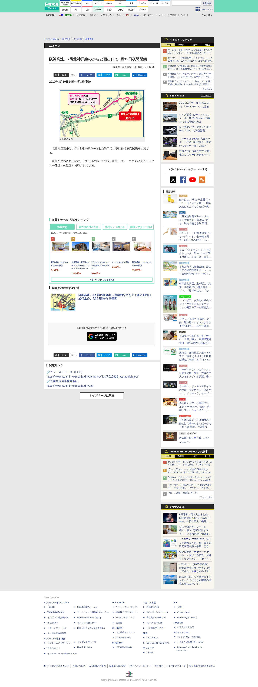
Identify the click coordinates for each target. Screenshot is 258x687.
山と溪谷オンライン (125, 632)
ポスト (64, 75)
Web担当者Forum (55, 612)
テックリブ (148, 648)
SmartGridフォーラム (87, 607)
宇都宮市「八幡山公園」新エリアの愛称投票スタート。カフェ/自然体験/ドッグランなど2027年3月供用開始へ (190, 69)
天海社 (180, 607)
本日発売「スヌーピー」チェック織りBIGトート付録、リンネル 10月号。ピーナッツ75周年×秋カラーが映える (190, 76)
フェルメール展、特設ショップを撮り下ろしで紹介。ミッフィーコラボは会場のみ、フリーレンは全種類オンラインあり (190, 53)
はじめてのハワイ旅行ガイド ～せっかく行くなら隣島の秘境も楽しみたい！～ (195, 580)
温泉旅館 (62, 226)
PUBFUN (178, 623)
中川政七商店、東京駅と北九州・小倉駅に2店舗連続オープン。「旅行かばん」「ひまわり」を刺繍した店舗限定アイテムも (195, 290)
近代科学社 (117, 643)
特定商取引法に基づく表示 (202, 666)
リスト (74, 75)
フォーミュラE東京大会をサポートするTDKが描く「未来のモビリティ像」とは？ (195, 142)
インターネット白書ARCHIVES (62, 653)
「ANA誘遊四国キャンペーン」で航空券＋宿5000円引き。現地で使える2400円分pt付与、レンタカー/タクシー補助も (195, 223)
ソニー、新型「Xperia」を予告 (182, 493)
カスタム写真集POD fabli (190, 642)
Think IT (51, 607)
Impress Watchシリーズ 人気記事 (189, 451)
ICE (175, 602)
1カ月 (207, 45)
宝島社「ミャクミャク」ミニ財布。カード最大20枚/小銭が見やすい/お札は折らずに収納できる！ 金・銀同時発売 (190, 84)
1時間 (168, 45)
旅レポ (93, 15)
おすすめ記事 (177, 507)
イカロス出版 (149, 602)
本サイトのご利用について (56, 666)
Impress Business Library (89, 617)
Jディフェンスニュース (158, 612)
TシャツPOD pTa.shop (188, 637)
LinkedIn (141, 75)
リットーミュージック (126, 607)
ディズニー (149, 15)
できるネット (53, 648)
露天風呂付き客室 (88, 226)
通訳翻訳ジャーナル (156, 617)
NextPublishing (84, 647)
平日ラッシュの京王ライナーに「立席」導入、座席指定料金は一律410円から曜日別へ (195, 339)
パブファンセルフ (185, 627)
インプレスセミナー (86, 623)
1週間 (194, 45)
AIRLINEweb (153, 607)
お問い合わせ (78, 666)
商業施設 (172, 15)
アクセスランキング (181, 40)
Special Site (177, 95)
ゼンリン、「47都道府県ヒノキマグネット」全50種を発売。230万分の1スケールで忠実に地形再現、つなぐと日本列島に (190, 61)
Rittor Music (118, 602)
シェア (89, 75)
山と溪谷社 (117, 628)
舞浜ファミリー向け (141, 226)
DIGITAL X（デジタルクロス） (91, 628)
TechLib (150, 652)
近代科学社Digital (124, 647)
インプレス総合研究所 (57, 617)
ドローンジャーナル (56, 628)
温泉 (119, 15)
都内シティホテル (115, 226)
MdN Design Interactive (158, 643)
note (124, 75)
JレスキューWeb (155, 623)
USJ (161, 15)
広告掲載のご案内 (97, 666)
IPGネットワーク (182, 632)
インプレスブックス (86, 642)
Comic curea (183, 612)
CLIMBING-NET (123, 637)
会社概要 (159, 666)
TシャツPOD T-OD (125, 617)
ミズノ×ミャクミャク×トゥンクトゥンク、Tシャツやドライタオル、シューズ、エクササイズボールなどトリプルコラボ (195, 256)
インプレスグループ (176, 666)
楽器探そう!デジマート (126, 612)
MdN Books (152, 637)
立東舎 (119, 623)
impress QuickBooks (187, 617)
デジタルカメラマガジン (59, 643)
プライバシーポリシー (140, 666)
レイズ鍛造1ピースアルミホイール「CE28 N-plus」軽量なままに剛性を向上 (194, 118)
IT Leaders (52, 623)
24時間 (181, 45)
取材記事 (81, 15)
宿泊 (183, 15)
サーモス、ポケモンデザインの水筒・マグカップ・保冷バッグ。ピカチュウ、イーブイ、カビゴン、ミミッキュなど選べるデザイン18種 (195, 393)
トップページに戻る (101, 395)
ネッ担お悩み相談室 (56, 633)
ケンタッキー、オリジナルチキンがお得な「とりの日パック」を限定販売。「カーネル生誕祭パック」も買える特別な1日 (190, 465)
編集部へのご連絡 (117, 666)
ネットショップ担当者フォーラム (93, 612)
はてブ (107, 75)
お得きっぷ (106, 15)
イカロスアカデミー (156, 628)
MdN (145, 633)
